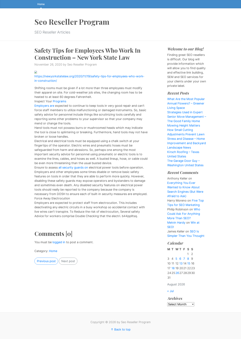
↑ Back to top (121, 329)
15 (188, 263)
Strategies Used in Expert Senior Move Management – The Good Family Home (186, 116)
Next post (68, 261)
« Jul (170, 291)
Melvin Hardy (176, 222)
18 (173, 268)
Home (41, 4)
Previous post (46, 261)
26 (177, 273)
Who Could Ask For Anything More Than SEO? (183, 214)
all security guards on (74, 167)
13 (180, 263)
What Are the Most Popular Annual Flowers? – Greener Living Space (186, 103)
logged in (58, 242)
